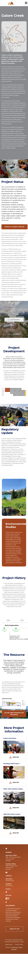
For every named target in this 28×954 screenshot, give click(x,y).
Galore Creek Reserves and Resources (14, 713)
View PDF (16, 757)
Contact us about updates (14, 226)
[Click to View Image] (14, 707)
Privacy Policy (19, 944)
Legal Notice (8, 944)
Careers (8, 889)
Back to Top (14, 929)
